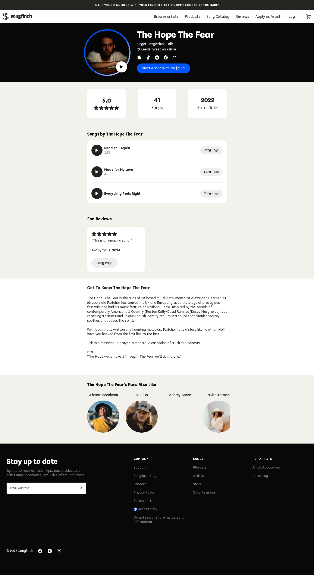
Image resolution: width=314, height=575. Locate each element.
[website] (174, 57)
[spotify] (157, 57)
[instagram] (139, 57)
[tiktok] (148, 57)
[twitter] (59, 551)
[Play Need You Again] (97, 150)
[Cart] (308, 16)
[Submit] (81, 488)
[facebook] (165, 57)
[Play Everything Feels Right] (97, 193)
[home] (17, 16)
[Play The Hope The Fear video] (121, 66)
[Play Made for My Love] (97, 171)
